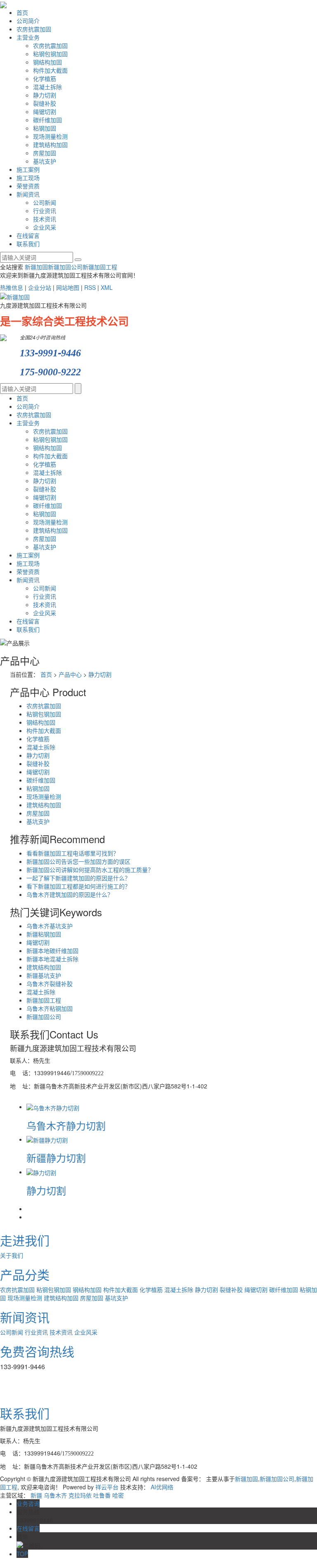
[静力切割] (41, 1172)
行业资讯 (44, 210)
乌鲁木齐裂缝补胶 (49, 983)
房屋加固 (44, 153)
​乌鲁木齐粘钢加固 (49, 1008)
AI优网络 (162, 1487)
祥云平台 (106, 1487)
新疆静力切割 (56, 1157)
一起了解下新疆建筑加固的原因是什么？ (78, 878)
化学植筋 (44, 78)
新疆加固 (36, 267)
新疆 (36, 1495)
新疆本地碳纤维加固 (52, 950)
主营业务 (28, 37)
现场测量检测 (50, 136)
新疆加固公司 (65, 267)
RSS (90, 287)
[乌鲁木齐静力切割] (52, 1106)
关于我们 (11, 1255)
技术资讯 (44, 219)
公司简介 (28, 21)
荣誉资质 (28, 186)
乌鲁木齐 (55, 1495)
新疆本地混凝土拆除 (52, 959)
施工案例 (28, 169)
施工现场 (28, 177)
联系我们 (28, 243)
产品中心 (70, 674)
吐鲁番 (102, 1495)
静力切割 (44, 95)
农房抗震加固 (34, 29)
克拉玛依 (80, 1495)
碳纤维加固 (47, 120)
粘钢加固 (44, 128)
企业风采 (44, 227)
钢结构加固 (47, 62)
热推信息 (11, 287)
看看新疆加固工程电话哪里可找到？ (72, 853)
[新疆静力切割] (47, 1139)
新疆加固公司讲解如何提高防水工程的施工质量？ (90, 869)
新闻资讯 (28, 194)
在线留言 (28, 235)
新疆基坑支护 (43, 975)
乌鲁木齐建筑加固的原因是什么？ (69, 894)
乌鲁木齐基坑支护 (49, 926)
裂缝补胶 (44, 103)
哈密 (118, 1495)
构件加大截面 (50, 70)
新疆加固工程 (100, 267)
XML (107, 287)
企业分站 (39, 287)
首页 (22, 12)
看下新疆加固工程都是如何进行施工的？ (78, 886)
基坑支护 (44, 161)
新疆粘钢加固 (43, 934)
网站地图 (67, 287)
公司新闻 (44, 202)
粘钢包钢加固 (50, 54)
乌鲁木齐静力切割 (66, 1125)
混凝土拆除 (47, 87)
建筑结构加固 (50, 144)
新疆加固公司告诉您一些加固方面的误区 (78, 861)
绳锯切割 (44, 111)
